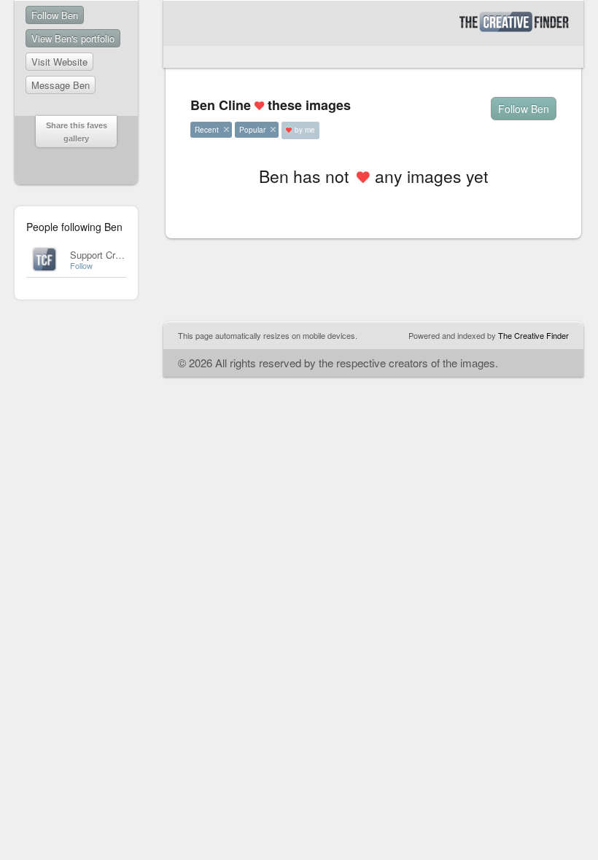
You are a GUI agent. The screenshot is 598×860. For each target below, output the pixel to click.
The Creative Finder (533, 335)
